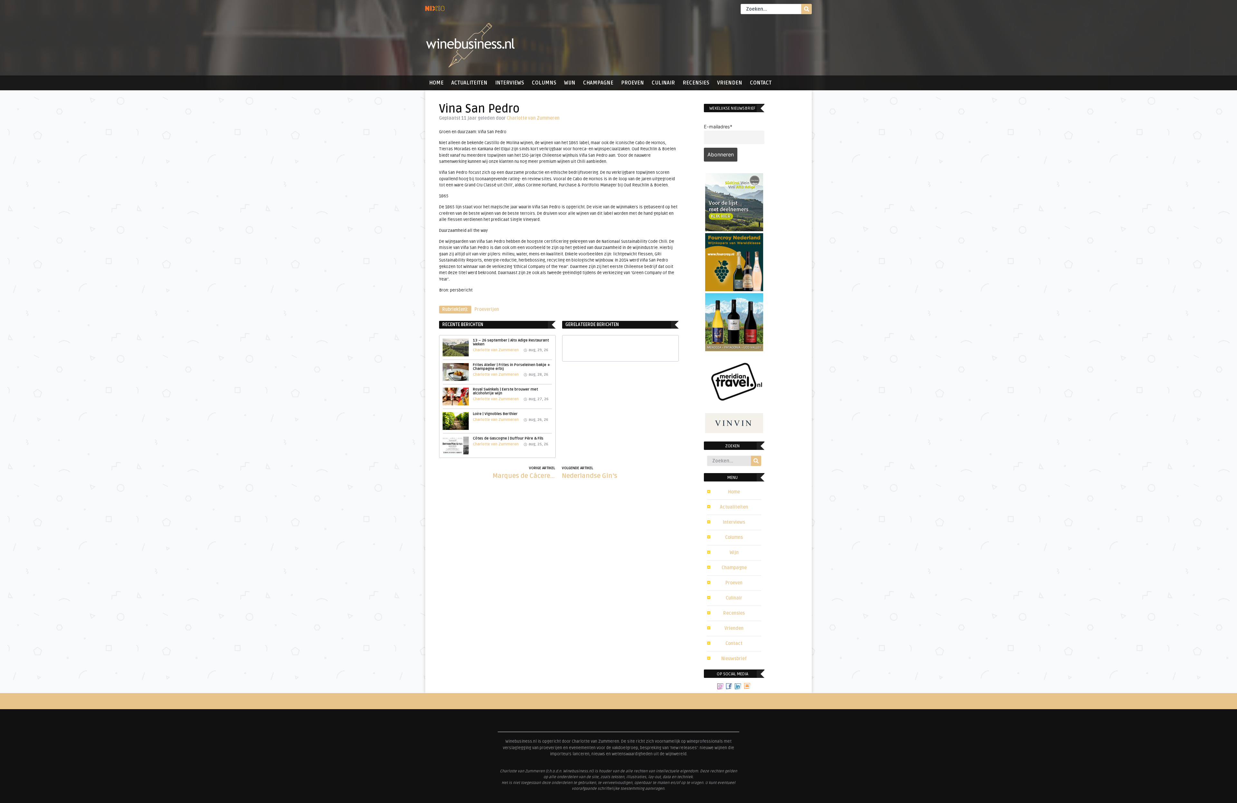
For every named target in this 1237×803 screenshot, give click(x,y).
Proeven (632, 83)
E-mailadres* (718, 126)
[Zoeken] (806, 9)
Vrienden (729, 83)
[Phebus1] (734, 349)
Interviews (509, 83)
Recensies (696, 83)
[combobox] (771, 9)
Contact (761, 83)
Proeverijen (487, 309)
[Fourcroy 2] (734, 289)
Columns (544, 83)
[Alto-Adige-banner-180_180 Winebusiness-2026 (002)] (734, 229)
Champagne (598, 83)
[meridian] (734, 409)
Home (436, 83)
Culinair (663, 83)
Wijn (569, 83)
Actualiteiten (469, 83)
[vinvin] (734, 431)
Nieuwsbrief (734, 658)
